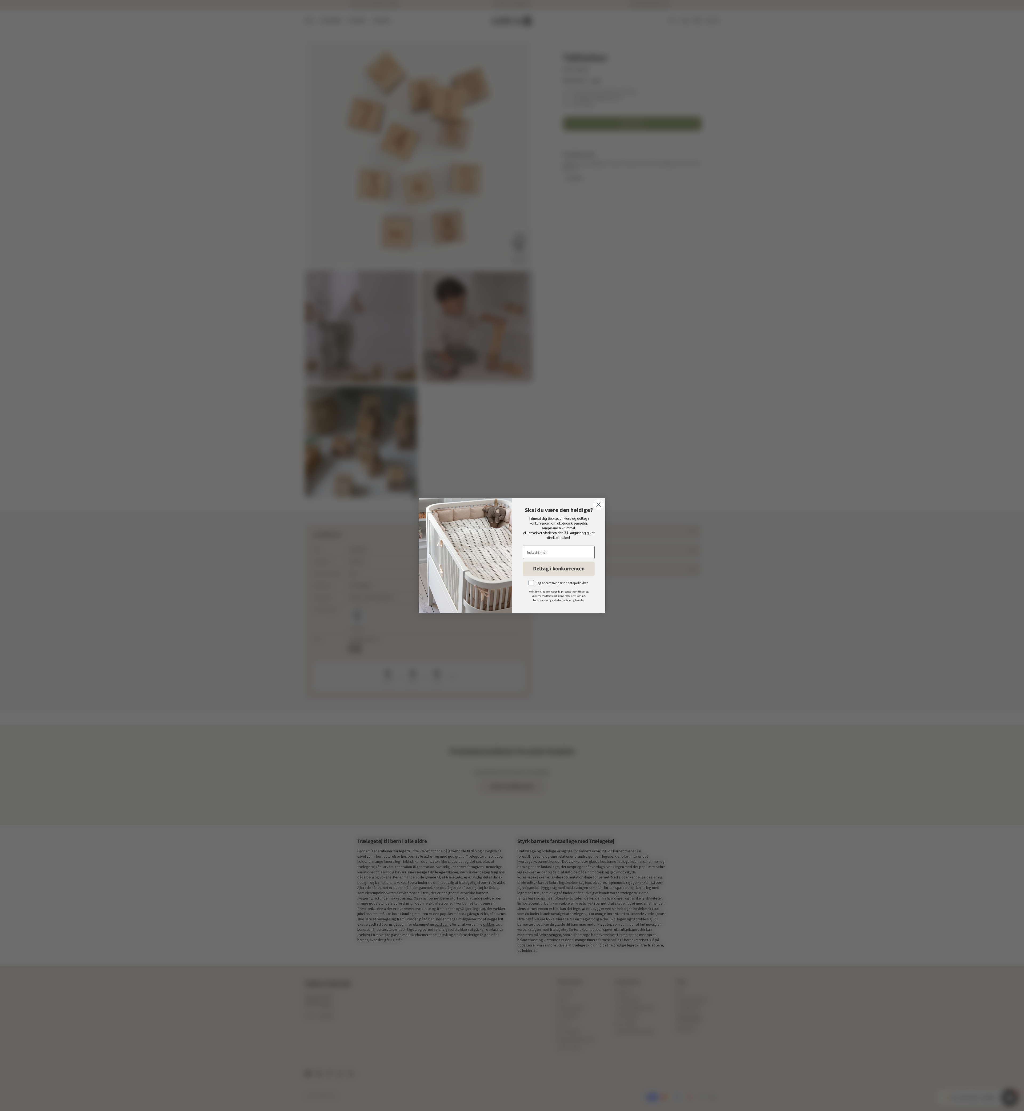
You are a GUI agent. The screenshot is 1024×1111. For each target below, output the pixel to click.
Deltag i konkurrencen (559, 569)
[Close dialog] (598, 504)
